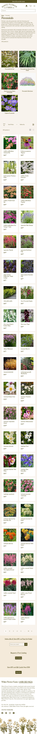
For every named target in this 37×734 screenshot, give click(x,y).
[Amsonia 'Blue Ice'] (27, 340)
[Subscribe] (25, 644)
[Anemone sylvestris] (10, 437)
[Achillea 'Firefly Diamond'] (27, 167)
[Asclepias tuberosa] (10, 535)
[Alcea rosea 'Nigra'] (27, 315)
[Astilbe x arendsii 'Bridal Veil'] (27, 559)
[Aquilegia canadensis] (10, 485)
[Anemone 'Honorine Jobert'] (27, 388)
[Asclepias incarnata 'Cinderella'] (27, 485)
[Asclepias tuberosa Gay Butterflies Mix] (10, 510)
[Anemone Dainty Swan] (10, 388)
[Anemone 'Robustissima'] (27, 413)
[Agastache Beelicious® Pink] (27, 241)
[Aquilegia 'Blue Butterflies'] (27, 461)
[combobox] (18, 10)
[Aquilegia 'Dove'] (27, 437)
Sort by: (8, 124)
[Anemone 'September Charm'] (10, 413)
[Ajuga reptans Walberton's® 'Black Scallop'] (10, 266)
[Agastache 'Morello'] (10, 241)
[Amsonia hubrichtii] (10, 363)
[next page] (32, 631)
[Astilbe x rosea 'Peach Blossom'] (27, 584)
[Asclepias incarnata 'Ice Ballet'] (27, 510)
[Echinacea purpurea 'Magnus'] (27, 142)
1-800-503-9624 (25, 682)
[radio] (30, 130)
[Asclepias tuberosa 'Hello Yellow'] (27, 535)
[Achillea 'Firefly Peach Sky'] (10, 192)
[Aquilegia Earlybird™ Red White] (10, 461)
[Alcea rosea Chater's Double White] (10, 315)
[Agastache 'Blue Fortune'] (27, 216)
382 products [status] (6, 130)
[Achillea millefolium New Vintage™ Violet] (10, 216)
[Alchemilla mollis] (10, 292)
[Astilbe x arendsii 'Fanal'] (10, 584)
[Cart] (30, 5)
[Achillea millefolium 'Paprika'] (27, 192)
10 (28, 631)
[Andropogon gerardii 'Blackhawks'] (27, 363)
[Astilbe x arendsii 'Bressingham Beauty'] (10, 559)
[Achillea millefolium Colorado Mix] (10, 142)
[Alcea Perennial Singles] (27, 292)
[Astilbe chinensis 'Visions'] (27, 609)
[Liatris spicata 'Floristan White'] (10, 167)
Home (2, 15)
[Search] (34, 10)
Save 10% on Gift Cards (18, 1)
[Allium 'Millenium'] (10, 340)
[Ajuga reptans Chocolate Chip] (27, 266)
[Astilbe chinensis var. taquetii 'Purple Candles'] (10, 609)
